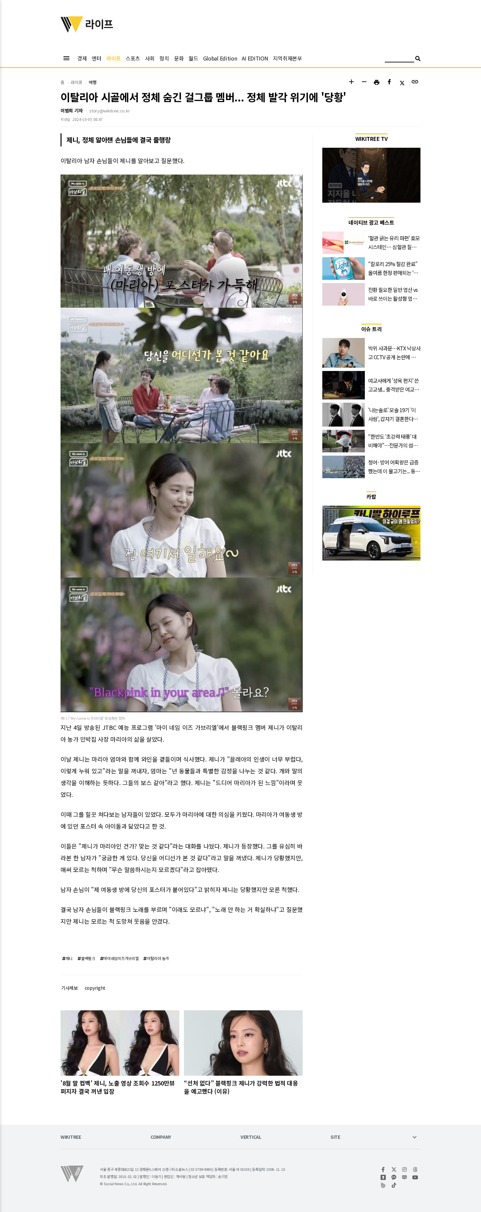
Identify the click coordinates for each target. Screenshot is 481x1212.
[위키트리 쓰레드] (415, 1169)
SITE (335, 1137)
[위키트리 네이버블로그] (404, 1177)
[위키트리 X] (394, 1169)
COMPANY (161, 1137)
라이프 (113, 58)
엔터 (96, 58)
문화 (179, 58)
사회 (149, 58)
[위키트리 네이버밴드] (383, 1185)
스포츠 (133, 58)
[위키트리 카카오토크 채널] (394, 1177)
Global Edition (220, 58)
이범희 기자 (71, 110)
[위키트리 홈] (72, 30)
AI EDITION (255, 58)
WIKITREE (71, 1137)
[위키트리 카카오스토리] (383, 1177)
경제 (82, 58)
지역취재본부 (287, 58)
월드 (193, 58)
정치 (164, 58)
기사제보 (69, 988)
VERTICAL (250, 1137)
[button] (351, 82)
